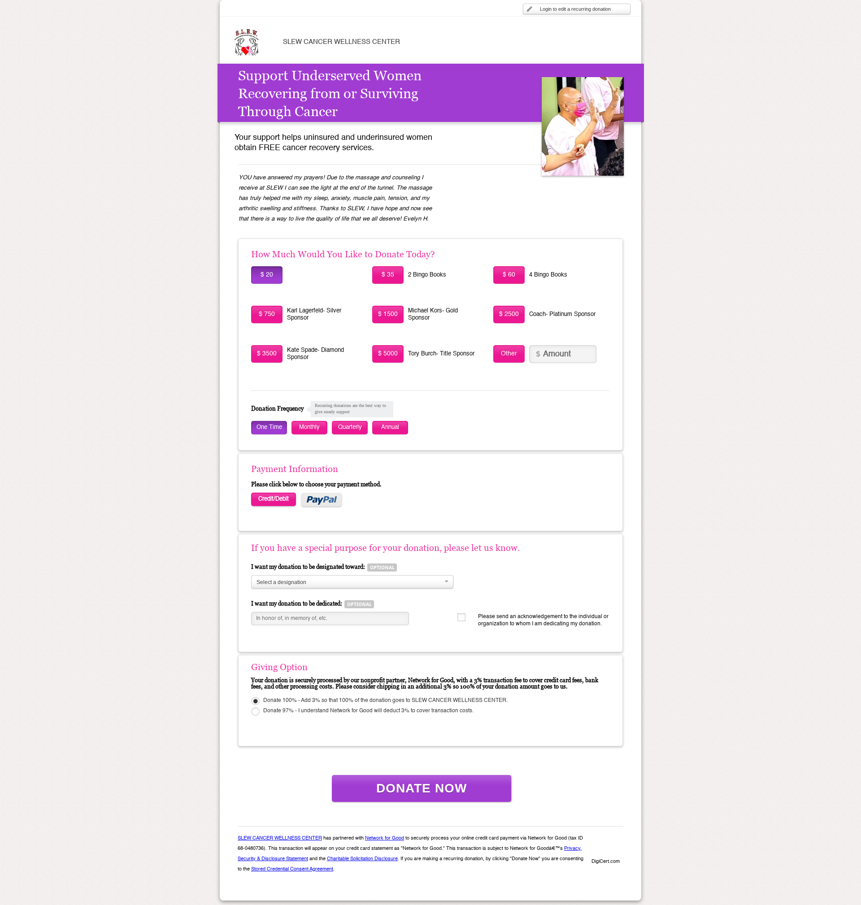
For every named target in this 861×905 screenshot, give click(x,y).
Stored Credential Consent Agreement (292, 869)
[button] (605, 846)
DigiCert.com (605, 861)
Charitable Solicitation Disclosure (362, 859)
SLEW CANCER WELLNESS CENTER (280, 838)
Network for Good (384, 838)
